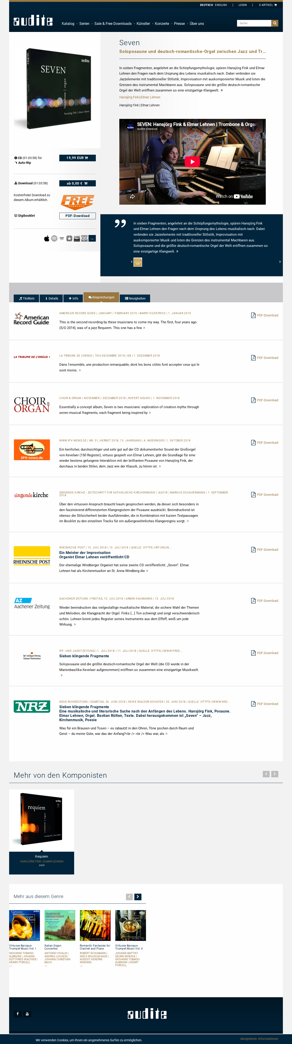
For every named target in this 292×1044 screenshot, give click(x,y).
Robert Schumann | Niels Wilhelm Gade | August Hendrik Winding (94, 958)
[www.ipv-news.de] (32, 449)
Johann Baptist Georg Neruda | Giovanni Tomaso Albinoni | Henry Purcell (127, 959)
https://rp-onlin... (157, 547)
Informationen (268, 1039)
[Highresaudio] (77, 238)
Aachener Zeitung (74, 598)
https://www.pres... (166, 650)
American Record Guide (77, 313)
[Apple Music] (47, 238)
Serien (84, 23)
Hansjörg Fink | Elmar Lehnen (41, 861)
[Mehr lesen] (144, 328)
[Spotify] (54, 238)
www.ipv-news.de (73, 440)
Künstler (143, 23)
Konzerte (162, 23)
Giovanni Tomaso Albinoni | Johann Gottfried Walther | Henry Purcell (23, 958)
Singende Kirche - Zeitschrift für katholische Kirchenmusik (107, 492)
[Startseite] (33, 20)
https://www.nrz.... (216, 701)
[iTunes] (69, 238)
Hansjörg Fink (129, 97)
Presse (179, 23)
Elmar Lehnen (150, 97)
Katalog (68, 23)
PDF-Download (267, 315)
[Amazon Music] (62, 238)
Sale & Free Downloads (113, 23)
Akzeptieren (248, 1039)
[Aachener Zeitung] (32, 603)
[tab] (26, 298)
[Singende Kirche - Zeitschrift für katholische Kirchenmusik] (32, 495)
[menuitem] (68, 24)
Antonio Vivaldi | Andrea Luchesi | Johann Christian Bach (57, 958)
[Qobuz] (85, 238)
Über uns (197, 23)
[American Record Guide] (32, 318)
